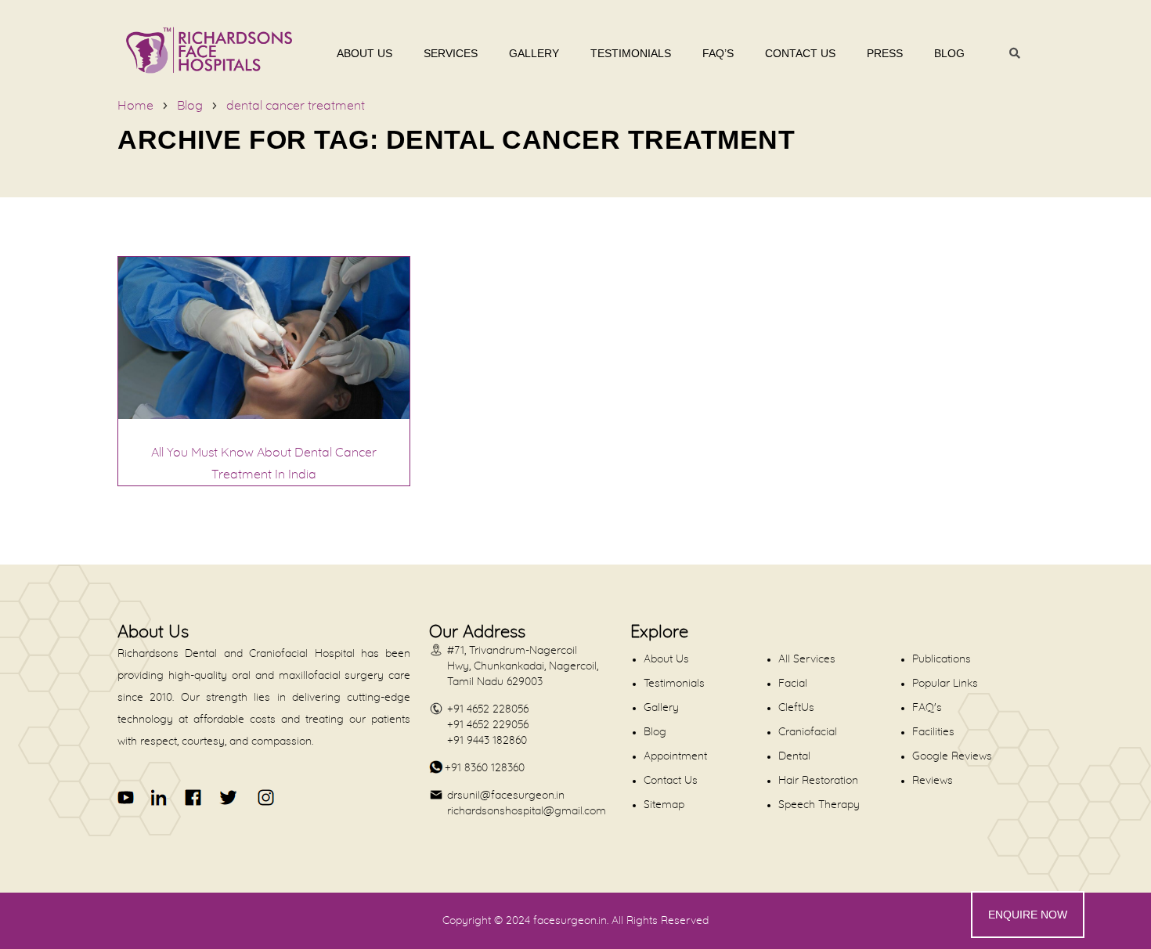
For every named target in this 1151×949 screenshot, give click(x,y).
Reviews (932, 780)
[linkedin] (160, 797)
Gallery (534, 53)
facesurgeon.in (570, 920)
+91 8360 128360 (485, 768)
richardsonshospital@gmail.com (526, 811)
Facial (792, 683)
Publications (941, 659)
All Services (806, 659)
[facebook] (194, 797)
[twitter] (227, 797)
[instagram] (263, 797)
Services (451, 53)
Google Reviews (952, 756)
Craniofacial (807, 732)
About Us (364, 53)
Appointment (675, 756)
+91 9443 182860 (487, 740)
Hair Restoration (818, 780)
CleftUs (796, 707)
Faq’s (718, 53)
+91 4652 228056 (488, 709)
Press (885, 53)
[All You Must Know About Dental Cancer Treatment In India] (264, 415)
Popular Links (945, 683)
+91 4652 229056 (488, 725)
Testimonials (630, 53)
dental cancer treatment (295, 105)
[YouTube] (126, 797)
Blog (949, 53)
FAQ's (927, 707)
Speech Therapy (819, 804)
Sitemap (664, 804)
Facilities (933, 732)
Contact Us (800, 53)
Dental (794, 756)
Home (135, 105)
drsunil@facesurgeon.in (506, 795)
